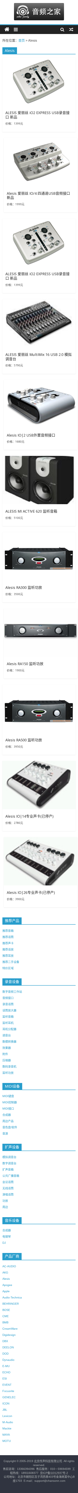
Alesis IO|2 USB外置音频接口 (31, 435)
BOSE (6, 1310)
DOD (5, 1353)
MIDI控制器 (9, 1102)
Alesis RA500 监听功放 (23, 740)
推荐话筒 (8, 937)
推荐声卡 (8, 943)
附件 (5, 1054)
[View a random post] (71, 29)
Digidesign (9, 1334)
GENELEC (9, 1397)
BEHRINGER (10, 1303)
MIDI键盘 (8, 1096)
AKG (5, 1272)
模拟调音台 (9, 1157)
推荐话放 (8, 949)
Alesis (6, 1278)
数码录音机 (9, 1066)
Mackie (6, 1428)
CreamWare (10, 1328)
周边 (5, 1207)
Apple (6, 1291)
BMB (5, 1322)
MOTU (6, 1441)
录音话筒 (8, 1004)
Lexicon (7, 1416)
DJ (4, 1242)
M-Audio (7, 1422)
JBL (4, 1409)
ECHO (6, 1372)
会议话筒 (8, 1182)
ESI (4, 1378)
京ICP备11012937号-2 (54, 1472)
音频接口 (8, 997)
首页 (21, 40)
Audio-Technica (12, 1297)
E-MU (6, 1366)
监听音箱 (8, 1016)
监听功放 (8, 1072)
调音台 (6, 1035)
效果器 (6, 1047)
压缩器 (6, 1060)
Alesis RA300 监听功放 (23, 587)
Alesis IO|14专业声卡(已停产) (29, 816)
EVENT (7, 1384)
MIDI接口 (8, 1108)
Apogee (7, 1285)
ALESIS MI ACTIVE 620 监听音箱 (31, 511)
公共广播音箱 (10, 1175)
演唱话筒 (8, 1194)
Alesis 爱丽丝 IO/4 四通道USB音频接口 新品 (38, 195)
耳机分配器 (9, 1029)
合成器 (6, 1114)
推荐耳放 (8, 955)
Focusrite (8, 1391)
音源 (5, 1133)
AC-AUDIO (9, 1266)
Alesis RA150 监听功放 (25, 663)
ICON (5, 1403)
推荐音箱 (8, 930)
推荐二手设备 (10, 961)
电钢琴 (6, 1236)
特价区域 (8, 968)
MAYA (6, 1434)
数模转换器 (9, 1041)
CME (5, 1316)
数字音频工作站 (12, 991)
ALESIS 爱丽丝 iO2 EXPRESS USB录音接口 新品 (37, 115)
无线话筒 (8, 1188)
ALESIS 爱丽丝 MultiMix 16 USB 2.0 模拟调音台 (38, 356)
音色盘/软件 (9, 1127)
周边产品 (8, 1121)
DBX (5, 1341)
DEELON (8, 1347)
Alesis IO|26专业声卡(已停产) (31, 892)
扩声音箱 (8, 1169)
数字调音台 (9, 1163)
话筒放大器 (9, 1010)
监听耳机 (8, 1022)
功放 (5, 1200)
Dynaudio (8, 1359)
